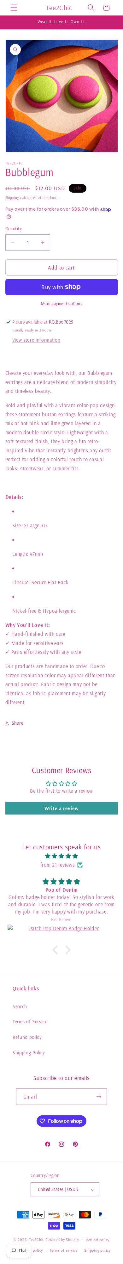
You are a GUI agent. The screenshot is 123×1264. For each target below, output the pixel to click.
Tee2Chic (36, 1239)
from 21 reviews (57, 864)
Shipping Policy (29, 1053)
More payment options (61, 303)
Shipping (12, 197)
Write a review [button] (61, 808)
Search (20, 1006)
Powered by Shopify (62, 1239)
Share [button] (18, 723)
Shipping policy (97, 1250)
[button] (13, 7)
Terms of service (64, 1250)
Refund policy (27, 1037)
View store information (36, 340)
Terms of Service (30, 1022)
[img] (61, 856)
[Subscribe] (98, 1096)
